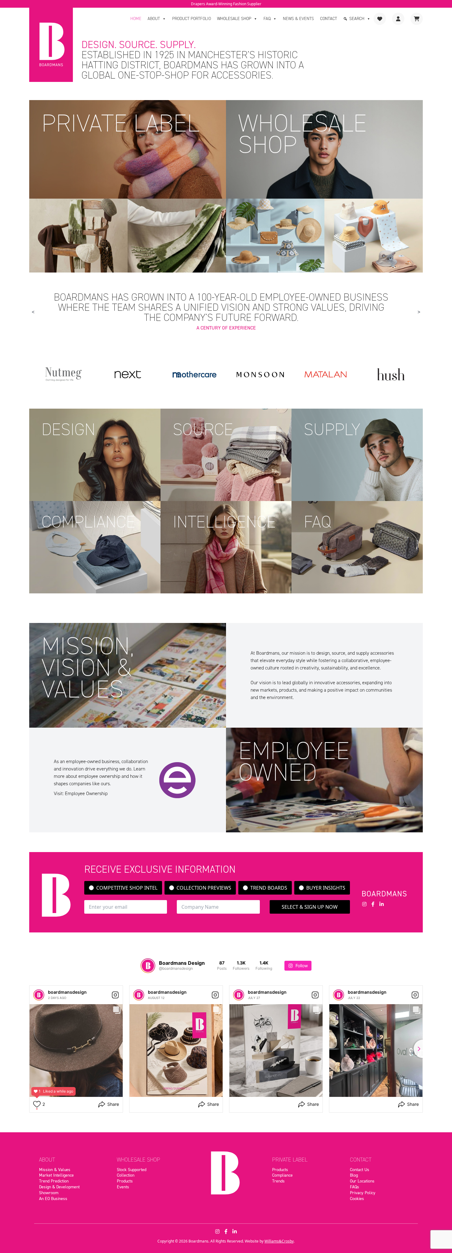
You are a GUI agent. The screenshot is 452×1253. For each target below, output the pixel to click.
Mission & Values (54, 1169)
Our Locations (362, 1181)
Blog (354, 1175)
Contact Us (359, 1169)
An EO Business (53, 1198)
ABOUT (154, 18)
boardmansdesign (67, 992)
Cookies (357, 1198)
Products (125, 1181)
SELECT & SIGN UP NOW (310, 906)
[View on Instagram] (115, 995)
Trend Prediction (54, 1181)
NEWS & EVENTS (298, 18)
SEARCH (356, 18)
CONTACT (328, 18)
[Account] (398, 19)
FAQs (354, 1187)
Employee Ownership (86, 793)
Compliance (282, 1175)
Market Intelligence (56, 1175)
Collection (125, 1175)
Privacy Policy (362, 1192)
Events (123, 1187)
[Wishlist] (380, 19)
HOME (135, 18)
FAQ (267, 18)
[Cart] (416, 19)
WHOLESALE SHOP (234, 18)
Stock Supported (131, 1169)
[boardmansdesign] (38, 995)
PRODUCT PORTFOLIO (191, 18)
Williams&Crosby (279, 1241)
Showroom (48, 1192)
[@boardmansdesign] (148, 966)
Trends (278, 1181)
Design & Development (59, 1187)
